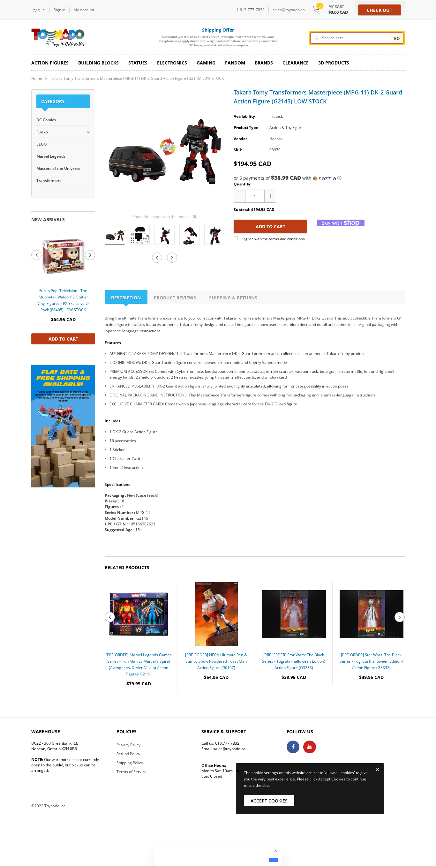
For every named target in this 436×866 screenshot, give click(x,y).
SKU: (238, 150)
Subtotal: (242, 209)
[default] (273, 860)
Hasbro (275, 138)
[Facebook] (293, 747)
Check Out (379, 10)
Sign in (59, 9)
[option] (63, 288)
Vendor (240, 138)
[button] (319, 178)
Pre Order (138, 703)
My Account (83, 9)
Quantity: (242, 184)
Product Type (246, 127)
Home (36, 78)
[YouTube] (309, 747)
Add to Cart (63, 339)
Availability (244, 116)
